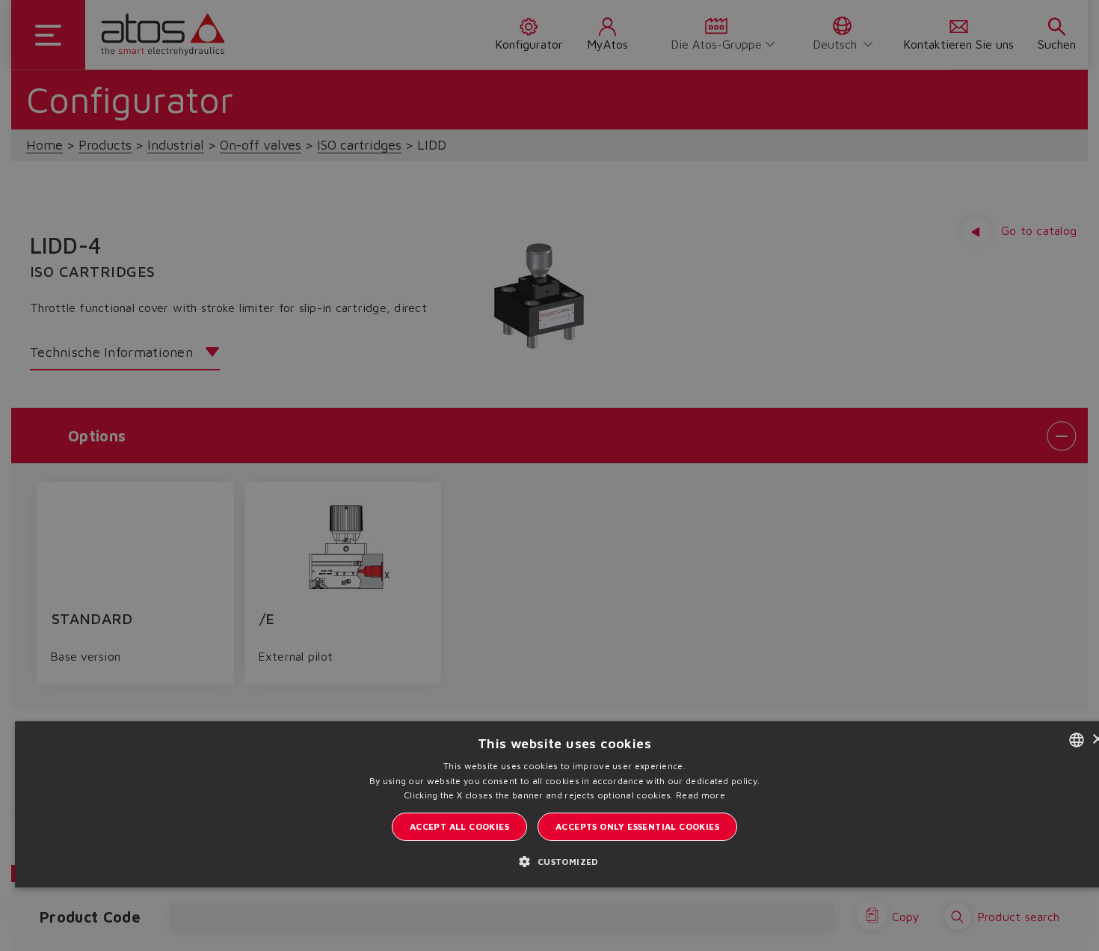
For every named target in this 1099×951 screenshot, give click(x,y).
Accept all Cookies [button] (459, 826)
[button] (564, 860)
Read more (700, 795)
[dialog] (549, 475)
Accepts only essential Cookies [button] (637, 826)
